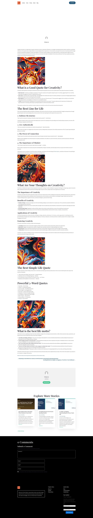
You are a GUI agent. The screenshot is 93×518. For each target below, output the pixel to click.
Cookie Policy (65, 491)
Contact (49, 490)
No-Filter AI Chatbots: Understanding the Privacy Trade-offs (66, 413)
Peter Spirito (56, 151)
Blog (37, 2)
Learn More (72, 2)
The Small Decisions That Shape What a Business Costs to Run (25, 412)
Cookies (23, 2)
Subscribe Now (69, 512)
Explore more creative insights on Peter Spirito (26, 236)
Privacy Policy (50, 491)
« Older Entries (20, 431)
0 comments (50, 28)
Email (64, 508)
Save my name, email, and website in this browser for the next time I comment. (33, 471)
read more (20, 424)
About (34, 2)
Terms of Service (66, 490)
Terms (27, 2)
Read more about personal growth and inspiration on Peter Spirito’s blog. (31, 355)
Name (64, 504)
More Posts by (46, 382)
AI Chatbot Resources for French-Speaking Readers (46, 412)
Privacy (30, 2)
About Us (49, 488)
